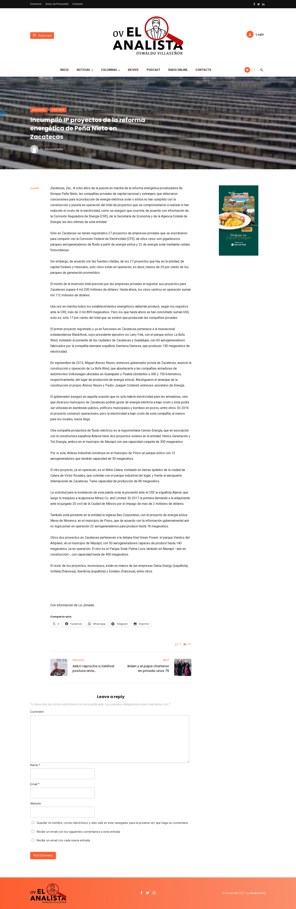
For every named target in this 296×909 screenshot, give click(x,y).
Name (35, 765)
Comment (36, 712)
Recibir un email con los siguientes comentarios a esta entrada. (79, 832)
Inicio (64, 69)
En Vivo (133, 69)
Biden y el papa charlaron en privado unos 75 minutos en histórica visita (147, 668)
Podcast (153, 69)
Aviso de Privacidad (57, 3)
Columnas (109, 69)
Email (34, 784)
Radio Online (177, 69)
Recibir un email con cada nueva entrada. (64, 840)
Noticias (83, 69)
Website (35, 803)
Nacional (39, 109)
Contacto (77, 3)
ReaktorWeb (258, 893)
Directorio (36, 3)
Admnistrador (54, 149)
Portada (58, 109)
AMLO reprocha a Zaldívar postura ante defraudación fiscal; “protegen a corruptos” (93, 668)
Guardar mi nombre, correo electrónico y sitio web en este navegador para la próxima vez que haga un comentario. (113, 823)
